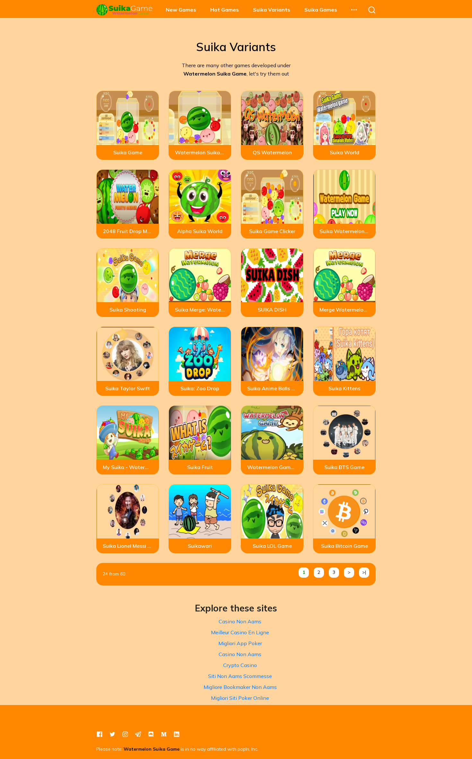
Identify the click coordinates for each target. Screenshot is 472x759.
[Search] (372, 10)
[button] (354, 10)
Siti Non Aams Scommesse (240, 676)
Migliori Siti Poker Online (240, 698)
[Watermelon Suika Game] (124, 10)
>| (364, 572)
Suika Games (320, 9)
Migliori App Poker (240, 643)
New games (181, 9)
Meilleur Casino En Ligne (240, 632)
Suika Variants (271, 9)
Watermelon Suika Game (151, 749)
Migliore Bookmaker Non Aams (240, 687)
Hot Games (224, 9)
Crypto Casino (240, 665)
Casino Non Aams (240, 621)
